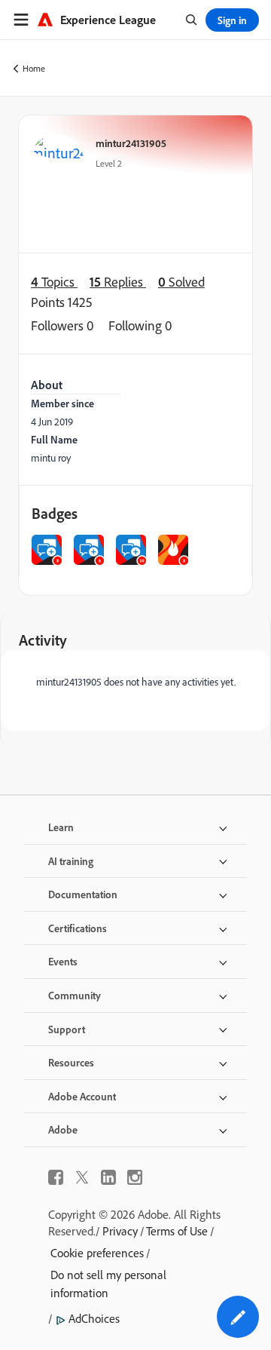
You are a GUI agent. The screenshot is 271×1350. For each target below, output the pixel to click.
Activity (43, 640)
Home (34, 68)
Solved (181, 281)
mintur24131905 (131, 143)
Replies (118, 281)
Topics (54, 281)
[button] (238, 1317)
